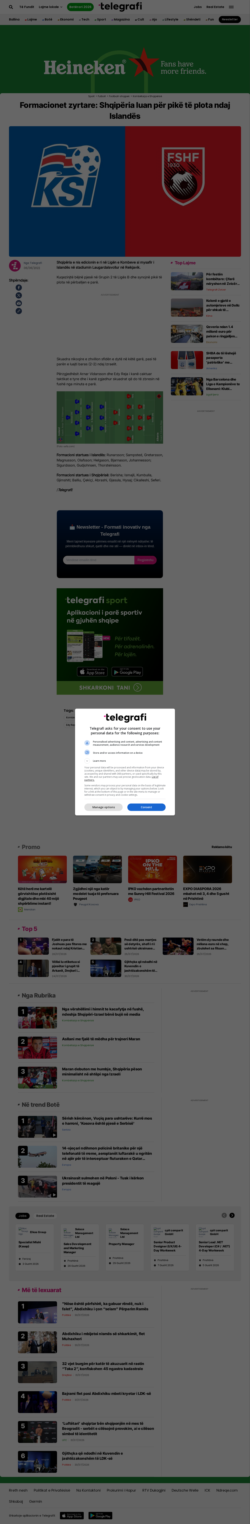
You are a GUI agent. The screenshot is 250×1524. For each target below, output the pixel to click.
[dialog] (125, 762)
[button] (125, 761)
